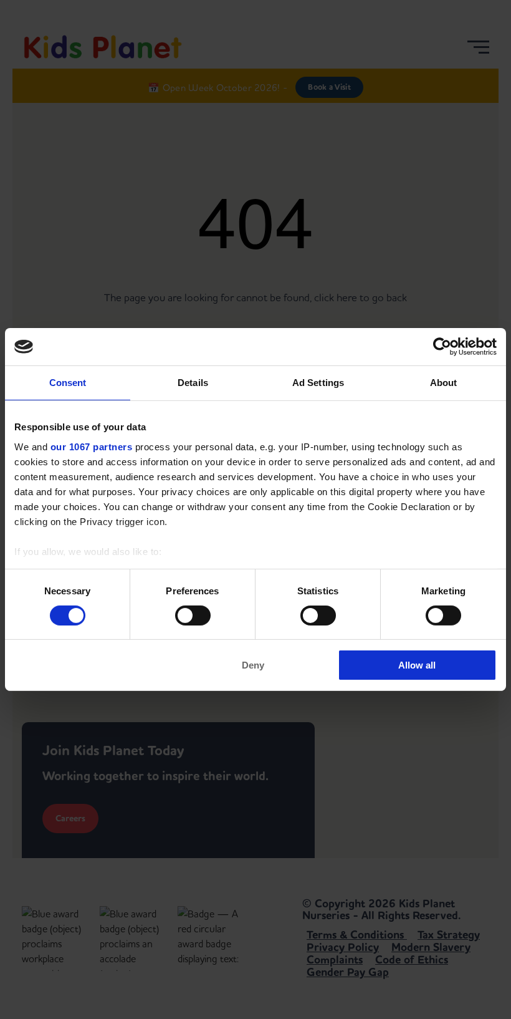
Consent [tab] (68, 382)
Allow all (417, 665)
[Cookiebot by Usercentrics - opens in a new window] (442, 346)
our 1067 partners (91, 446)
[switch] (193, 615)
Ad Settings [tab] (318, 382)
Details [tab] (193, 382)
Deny (253, 665)
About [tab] (443, 382)
